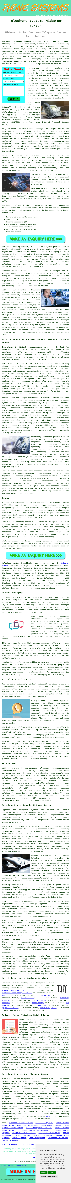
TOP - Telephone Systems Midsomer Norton (22, 1144)
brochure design (42, 995)
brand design (38, 1003)
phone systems (25, 892)
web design (7, 995)
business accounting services (17, 993)
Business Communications (21, 1123)
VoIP (43, 247)
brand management (48, 1008)
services (40, 1010)
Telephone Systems (44, 1123)
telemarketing (28, 998)
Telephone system (10, 563)
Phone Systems (19, 1138)
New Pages (10, 1165)
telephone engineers (54, 578)
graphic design (39, 1000)
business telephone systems (45, 1032)
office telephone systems (44, 1050)
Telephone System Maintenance (32, 1130)
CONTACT (55, 15)
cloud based (63, 134)
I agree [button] (43, 1172)
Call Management (37, 1138)
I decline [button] (51, 1172)
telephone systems (54, 46)
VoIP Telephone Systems (39, 1128)
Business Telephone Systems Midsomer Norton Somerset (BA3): (35, 41)
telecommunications (60, 768)
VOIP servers (31, 788)
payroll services (10, 1008)
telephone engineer (28, 1025)
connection (64, 205)
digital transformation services (18, 1057)
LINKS (43, 15)
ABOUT (49, 15)
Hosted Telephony (43, 1135)
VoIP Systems (23, 1135)
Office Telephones (10, 1140)
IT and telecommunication (27, 286)
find (9, 1079)
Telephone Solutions (58, 1138)
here (48, 1116)
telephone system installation (25, 1119)
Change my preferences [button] (49, 1176)
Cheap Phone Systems (51, 1125)
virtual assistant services (16, 990)
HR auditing (40, 1005)
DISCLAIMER (64, 15)
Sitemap (3, 1165)
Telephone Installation (24, 1133)
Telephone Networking (27, 1125)
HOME (37, 15)
